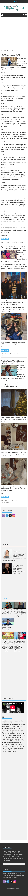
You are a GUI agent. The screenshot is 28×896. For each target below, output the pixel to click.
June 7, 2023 (18, 639)
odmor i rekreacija (5, 242)
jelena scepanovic (10, 500)
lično (3, 353)
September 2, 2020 (19, 609)
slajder (13, 242)
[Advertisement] (14, 32)
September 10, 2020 (7, 609)
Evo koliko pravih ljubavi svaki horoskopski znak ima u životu (11, 55)
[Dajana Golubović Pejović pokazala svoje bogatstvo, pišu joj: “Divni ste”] (9, 250)
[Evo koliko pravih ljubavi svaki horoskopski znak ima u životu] (9, 58)
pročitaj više (4, 238)
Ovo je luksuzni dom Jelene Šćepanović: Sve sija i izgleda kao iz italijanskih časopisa (13, 361)
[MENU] (26, 15)
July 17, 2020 (6, 625)
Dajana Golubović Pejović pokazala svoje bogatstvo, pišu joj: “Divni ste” (13, 247)
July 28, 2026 (17, 553)
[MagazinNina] (2, 15)
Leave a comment (21, 242)
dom (3, 500)
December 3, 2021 (7, 639)
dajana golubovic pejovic (11, 353)
